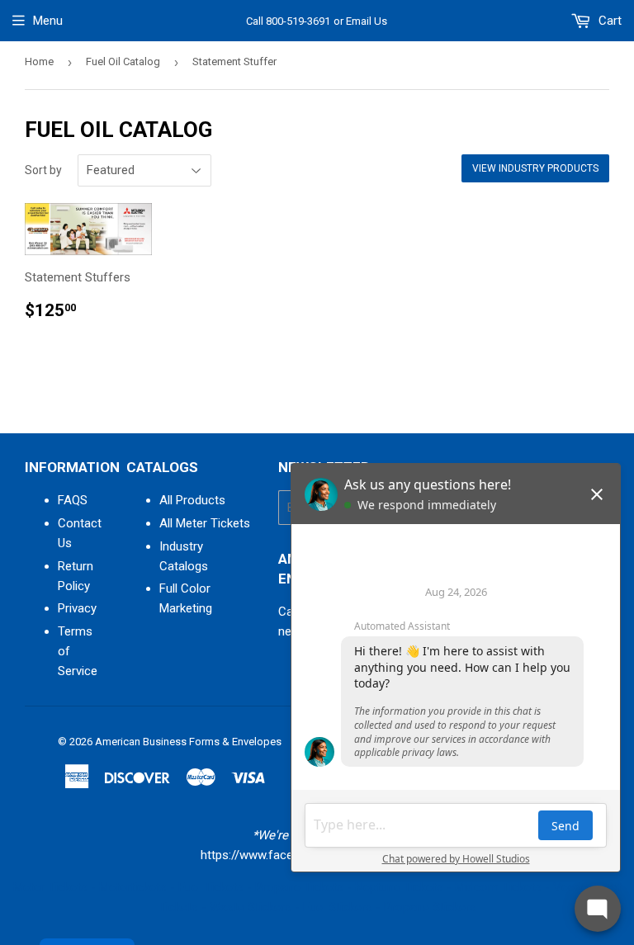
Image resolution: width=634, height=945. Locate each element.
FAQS (73, 500)
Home (39, 61)
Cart (608, 20)
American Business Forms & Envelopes (188, 741)
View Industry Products (535, 168)
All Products (192, 500)
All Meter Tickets (204, 523)
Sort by (43, 170)
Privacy (77, 608)
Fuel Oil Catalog (123, 61)
